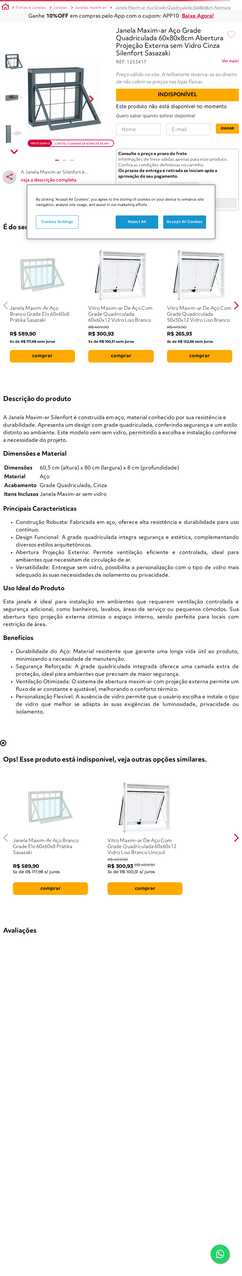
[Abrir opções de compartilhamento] (9, 176)
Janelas (60, 8)
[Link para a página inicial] (5, 8)
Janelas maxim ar (90, 8)
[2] (64, 160)
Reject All (137, 221)
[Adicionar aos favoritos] (231, 34)
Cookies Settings (57, 221)
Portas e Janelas (31, 8)
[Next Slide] (236, 305)
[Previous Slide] (6, 305)
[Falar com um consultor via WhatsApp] (219, 1254)
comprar (42, 355)
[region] (121, 211)
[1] (57, 160)
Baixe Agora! (198, 16)
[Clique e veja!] (230, 62)
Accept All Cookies (185, 221)
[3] (72, 160)
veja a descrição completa (49, 180)
